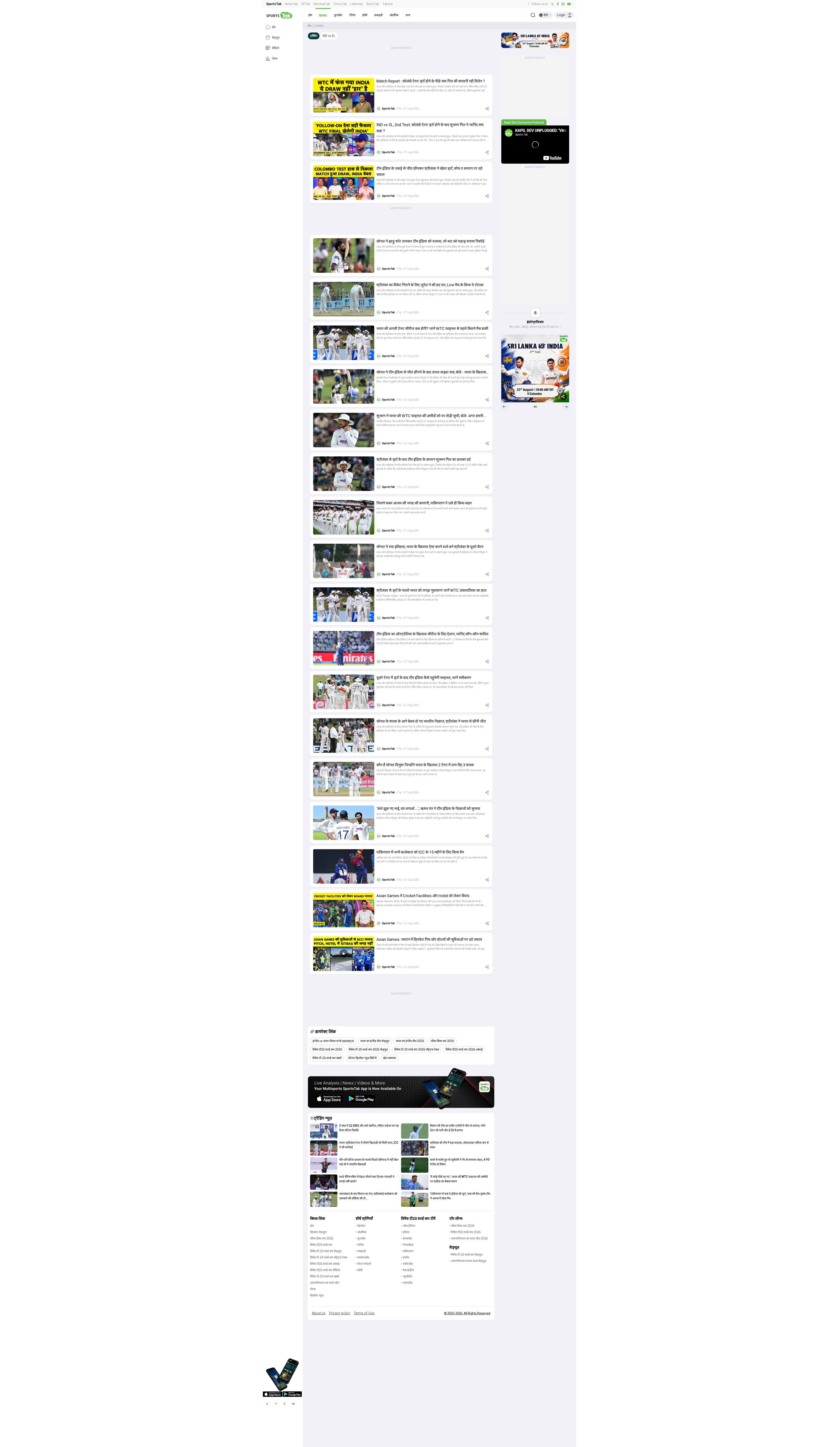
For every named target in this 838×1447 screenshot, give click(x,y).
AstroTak (372, 4)
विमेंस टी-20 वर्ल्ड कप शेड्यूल (326, 1251)
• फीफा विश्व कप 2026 (461, 1226)
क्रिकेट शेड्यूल (318, 1232)
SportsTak (274, 4)
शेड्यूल (276, 37)
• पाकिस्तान (407, 1251)
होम (274, 27)
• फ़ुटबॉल (361, 1238)
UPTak (305, 4)
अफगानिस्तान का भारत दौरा (324, 1282)
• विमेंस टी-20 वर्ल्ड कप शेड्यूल (466, 1254)
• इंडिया (405, 1232)
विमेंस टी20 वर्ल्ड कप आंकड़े (325, 1263)
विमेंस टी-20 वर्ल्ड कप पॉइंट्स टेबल (328, 1257)
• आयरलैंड (406, 1282)
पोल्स (274, 58)
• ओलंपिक (361, 1232)
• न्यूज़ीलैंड (406, 1276)
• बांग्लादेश (406, 1238)
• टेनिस (360, 1244)
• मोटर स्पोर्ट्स (363, 1263)
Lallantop (356, 4)
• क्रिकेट (361, 1226)
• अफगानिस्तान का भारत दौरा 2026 (468, 1238)
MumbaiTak (322, 4)
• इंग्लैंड (405, 1257)
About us (318, 1313)
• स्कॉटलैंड (407, 1263)
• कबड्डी (361, 1251)
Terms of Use (364, 1313)
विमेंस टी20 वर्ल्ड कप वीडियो (325, 1270)
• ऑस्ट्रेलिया (408, 1226)
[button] (310, 15)
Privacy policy (339, 1313)
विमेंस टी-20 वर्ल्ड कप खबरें (324, 1276)
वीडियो (275, 48)
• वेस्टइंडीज (407, 1270)
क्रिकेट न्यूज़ (317, 1295)
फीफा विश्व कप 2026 (321, 1238)
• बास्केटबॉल (362, 1257)
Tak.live (388, 4)
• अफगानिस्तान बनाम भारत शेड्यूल (467, 1261)
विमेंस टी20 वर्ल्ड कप (321, 1244)
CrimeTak (340, 4)
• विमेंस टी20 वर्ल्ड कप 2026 (465, 1232)
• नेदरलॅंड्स (407, 1244)
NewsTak (291, 4)
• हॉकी (359, 1270)
